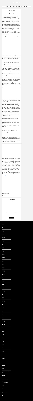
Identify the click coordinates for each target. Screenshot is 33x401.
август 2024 (3, 258)
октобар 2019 (3, 341)
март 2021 (3, 317)
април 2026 (3, 230)
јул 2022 (2, 294)
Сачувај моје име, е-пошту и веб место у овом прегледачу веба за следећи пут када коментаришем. (11, 215)
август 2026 (3, 224)
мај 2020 (3, 331)
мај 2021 (2, 314)
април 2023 (3, 281)
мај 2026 (3, 228)
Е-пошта (16, 212)
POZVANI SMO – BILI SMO (4, 389)
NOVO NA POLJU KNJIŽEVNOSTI (5, 382)
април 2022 (3, 298)
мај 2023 (3, 280)
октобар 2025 (3, 238)
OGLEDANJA (3, 385)
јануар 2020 (3, 337)
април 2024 (3, 264)
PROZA (2, 391)
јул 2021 (2, 311)
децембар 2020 (3, 321)
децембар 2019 (3, 338)
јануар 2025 (3, 251)
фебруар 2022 (3, 301)
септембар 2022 (3, 291)
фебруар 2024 (3, 267)
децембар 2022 (3, 287)
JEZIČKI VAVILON (3, 375)
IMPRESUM (19, 6)
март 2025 (3, 248)
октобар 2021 (3, 307)
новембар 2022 (3, 288)
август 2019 (3, 344)
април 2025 (3, 247)
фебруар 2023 (3, 284)
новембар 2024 (3, 254)
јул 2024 (2, 260)
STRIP (2, 395)
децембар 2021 (3, 304)
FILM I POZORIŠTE (3, 365)
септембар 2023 (3, 274)
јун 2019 (2, 347)
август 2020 (3, 327)
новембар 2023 (3, 271)
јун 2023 (2, 278)
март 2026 (3, 231)
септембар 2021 (3, 308)
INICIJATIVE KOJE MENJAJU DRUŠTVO (6, 371)
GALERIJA (3, 368)
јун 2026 (2, 227)
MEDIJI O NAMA (23, 6)
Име (7, 212)
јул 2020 (2, 328)
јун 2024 (2, 261)
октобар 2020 (3, 324)
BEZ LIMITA (16, 2)
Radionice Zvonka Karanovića (5, 392)
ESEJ (2, 362)
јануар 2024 (3, 268)
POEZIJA (2, 388)
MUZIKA (2, 381)
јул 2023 (2, 277)
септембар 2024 (3, 257)
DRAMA (2, 361)
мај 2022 (3, 297)
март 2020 (3, 334)
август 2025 (3, 241)
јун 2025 (2, 244)
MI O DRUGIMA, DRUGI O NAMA (5, 379)
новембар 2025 (3, 237)
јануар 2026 (3, 234)
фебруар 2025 (3, 250)
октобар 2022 (3, 290)
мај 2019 (2, 348)
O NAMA (7, 6)
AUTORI (2, 359)
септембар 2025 (3, 240)
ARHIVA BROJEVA (15, 6)
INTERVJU (3, 372)
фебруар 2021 (3, 318)
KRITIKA (2, 378)
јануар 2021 (3, 320)
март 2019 (3, 351)
